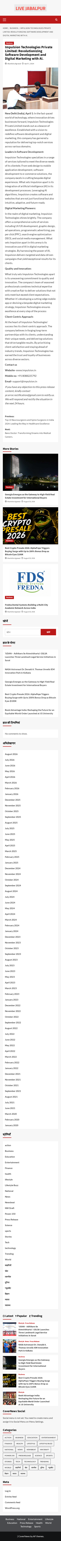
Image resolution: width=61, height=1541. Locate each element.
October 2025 (12, 811)
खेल (6, 1271)
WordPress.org (12, 1508)
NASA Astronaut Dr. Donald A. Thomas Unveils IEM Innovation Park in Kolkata (30, 671)
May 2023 (10, 977)
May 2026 (10, 771)
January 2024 (11, 931)
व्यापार (7, 1299)
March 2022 (11, 1056)
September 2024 (13, 885)
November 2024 (13, 874)
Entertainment (12, 1162)
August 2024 (11, 891)
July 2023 (9, 965)
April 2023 (10, 982)
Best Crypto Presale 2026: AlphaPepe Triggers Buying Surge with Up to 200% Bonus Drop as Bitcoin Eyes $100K (27, 551)
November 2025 (13, 805)
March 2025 (11, 851)
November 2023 (13, 942)
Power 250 (10, 1213)
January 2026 (11, 794)
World (8, 1259)
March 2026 (11, 782)
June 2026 (10, 765)
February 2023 (12, 994)
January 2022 (11, 1068)
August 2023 (11, 959)
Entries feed (11, 1496)
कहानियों (8, 1265)
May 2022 (10, 1045)
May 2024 (10, 908)
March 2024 (11, 919)
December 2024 (12, 868)
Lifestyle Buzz (11, 1185)
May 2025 (10, 839)
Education (10, 1156)
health (8, 1174)
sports (8, 1231)
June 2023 (10, 971)
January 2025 (11, 862)
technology (10, 1248)
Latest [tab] (9, 1316)
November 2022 (13, 1011)
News (7, 1196)
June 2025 (10, 834)
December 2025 (12, 799)
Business (9, 43)
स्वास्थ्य (7, 1305)
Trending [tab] (36, 1316)
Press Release (11, 1219)
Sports (37, 1526)
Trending (9, 1253)
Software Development (30, 151)
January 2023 (11, 999)
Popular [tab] (21, 1316)
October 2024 (12, 879)
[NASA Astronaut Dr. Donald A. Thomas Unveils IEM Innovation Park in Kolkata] (9, 1345)
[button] (6, 19)
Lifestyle (49, 1519)
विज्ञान (7, 1293)
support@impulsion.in (24, 381)
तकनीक (8, 1276)
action (8, 1145)
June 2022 (10, 1039)
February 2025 (12, 857)
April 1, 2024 (29, 64)
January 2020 (11, 1125)
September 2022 (13, 1022)
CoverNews (24, 1536)
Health (39, 1522)
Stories (8, 1236)
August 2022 (11, 1028)
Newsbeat (10, 1202)
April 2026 (10, 777)
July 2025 (9, 828)
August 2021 (11, 1096)
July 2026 (9, 760)
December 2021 (12, 1074)
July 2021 (9, 1102)
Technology (25, 1526)
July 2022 (9, 1034)
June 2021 (10, 1108)
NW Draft (9, 1208)
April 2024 (10, 914)
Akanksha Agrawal (14, 64)
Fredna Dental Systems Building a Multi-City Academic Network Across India (26, 606)
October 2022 (12, 1016)
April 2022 (10, 1051)
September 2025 (13, 817)
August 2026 (11, 754)
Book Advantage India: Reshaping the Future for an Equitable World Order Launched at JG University (29, 712)
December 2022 (12, 1005)
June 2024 (10, 902)
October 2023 (12, 948)
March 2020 (11, 1114)
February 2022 (12, 1062)
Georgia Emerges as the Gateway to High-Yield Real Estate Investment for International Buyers (30, 496)
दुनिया (7, 1282)
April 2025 (10, 845)
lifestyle (9, 1179)
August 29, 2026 (29, 501)
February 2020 (12, 1119)
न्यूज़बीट (8, 1288)
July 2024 (9, 897)
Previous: (29, 420)
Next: (28, 433)
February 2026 (12, 788)
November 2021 (13, 1079)
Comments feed (12, 1502)
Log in (8, 1491)
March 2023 (11, 988)
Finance (8, 1168)
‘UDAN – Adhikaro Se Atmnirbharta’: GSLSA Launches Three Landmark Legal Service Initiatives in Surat (30, 657)
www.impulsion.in (26, 370)
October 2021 (12, 1085)
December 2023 (12, 937)
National (9, 1191)
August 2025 (11, 822)
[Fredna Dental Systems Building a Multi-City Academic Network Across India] (30, 582)
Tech (7, 1242)
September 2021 (13, 1091)
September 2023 (13, 954)
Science (8, 1225)
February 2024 (12, 925)
